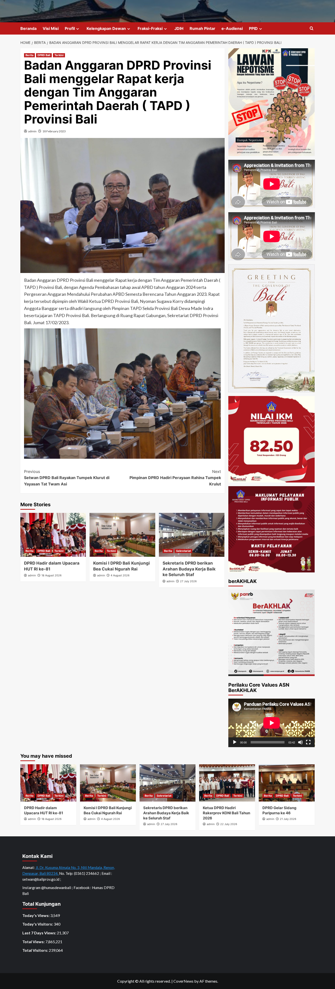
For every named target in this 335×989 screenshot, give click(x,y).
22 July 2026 (228, 824)
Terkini (59, 55)
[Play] (234, 742)
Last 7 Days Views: (39, 932)
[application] (271, 723)
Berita (29, 55)
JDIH (178, 28)
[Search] (312, 28)
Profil (70, 28)
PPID (253, 28)
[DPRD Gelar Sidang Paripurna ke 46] (287, 783)
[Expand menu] (77, 29)
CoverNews (183, 981)
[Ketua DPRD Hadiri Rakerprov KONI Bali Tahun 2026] (227, 783)
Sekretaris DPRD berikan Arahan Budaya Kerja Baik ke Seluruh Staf (189, 569)
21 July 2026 (288, 819)
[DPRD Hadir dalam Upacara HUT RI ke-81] (53, 534)
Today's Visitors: (38, 924)
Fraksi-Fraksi (150, 28)
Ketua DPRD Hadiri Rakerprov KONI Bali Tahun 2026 (226, 812)
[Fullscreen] (308, 742)
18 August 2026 (51, 575)
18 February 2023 (54, 131)
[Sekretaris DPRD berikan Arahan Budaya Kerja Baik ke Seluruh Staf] (191, 534)
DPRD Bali (44, 55)
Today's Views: (36, 915)
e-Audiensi (232, 28)
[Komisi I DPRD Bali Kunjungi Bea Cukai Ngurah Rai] (122, 534)
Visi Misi (51, 28)
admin (32, 131)
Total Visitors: (35, 950)
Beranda (28, 28)
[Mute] (300, 742)
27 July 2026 (188, 581)
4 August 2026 (120, 575)
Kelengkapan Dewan (106, 28)
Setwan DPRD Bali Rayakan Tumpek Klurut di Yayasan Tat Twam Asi (66, 477)
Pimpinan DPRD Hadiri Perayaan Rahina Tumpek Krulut (175, 477)
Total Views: (33, 941)
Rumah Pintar (202, 28)
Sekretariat (183, 551)
